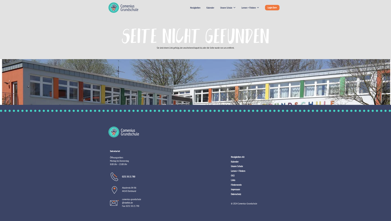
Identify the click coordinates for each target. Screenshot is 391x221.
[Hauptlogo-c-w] (195, 132)
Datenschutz (236, 194)
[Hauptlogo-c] (123, 7)
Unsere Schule (237, 166)
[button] (233, 7)
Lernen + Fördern (238, 170)
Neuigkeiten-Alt (237, 156)
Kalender (235, 161)
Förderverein (236, 184)
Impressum (235, 189)
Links (233, 180)
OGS (233, 175)
